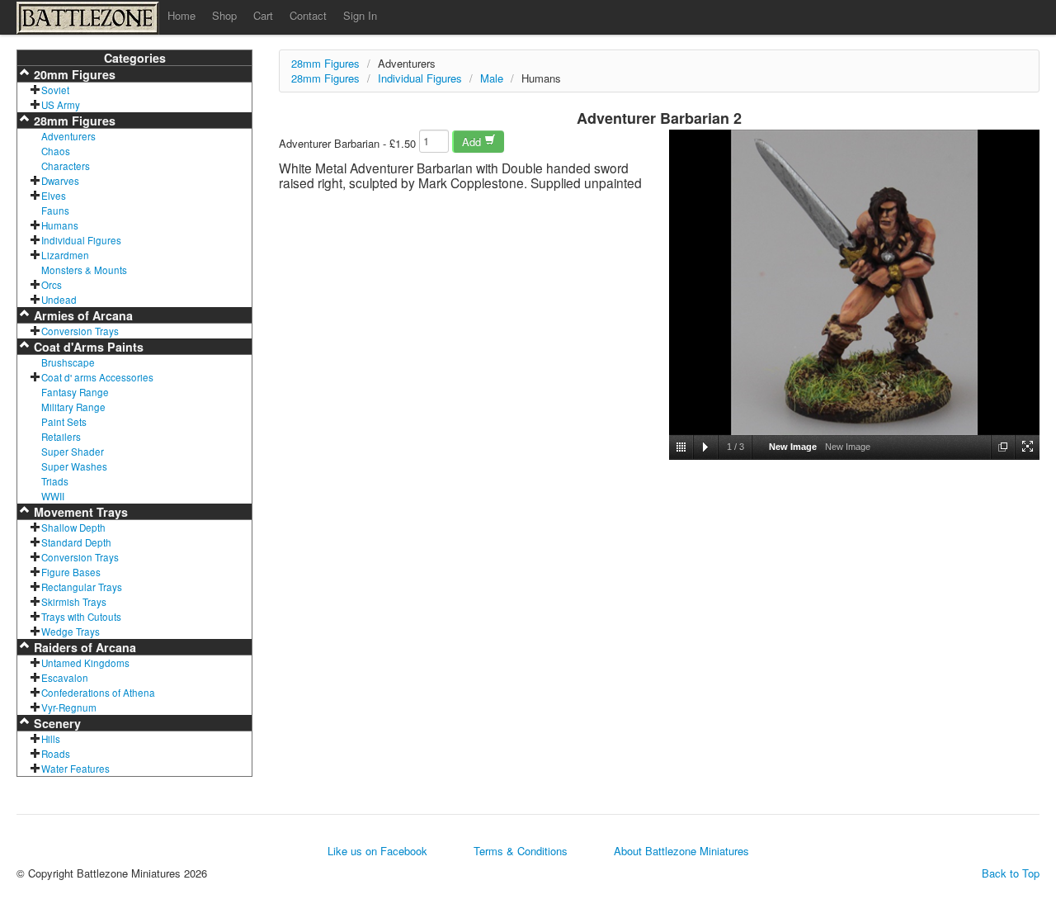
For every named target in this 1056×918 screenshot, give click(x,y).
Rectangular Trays (81, 587)
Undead (59, 299)
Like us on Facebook (377, 851)
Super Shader (72, 451)
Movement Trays (79, 512)
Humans (59, 225)
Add (473, 141)
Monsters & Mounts (84, 270)
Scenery (56, 723)
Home (181, 15)
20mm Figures (73, 74)
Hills (50, 738)
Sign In (360, 15)
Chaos (55, 151)
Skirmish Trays (73, 601)
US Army (60, 104)
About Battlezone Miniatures (681, 851)
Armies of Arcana (82, 315)
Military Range (73, 407)
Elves (53, 195)
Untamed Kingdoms (85, 663)
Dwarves (60, 180)
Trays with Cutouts (81, 616)
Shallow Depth (73, 527)
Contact (308, 15)
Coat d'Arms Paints (87, 346)
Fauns (55, 210)
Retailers (61, 436)
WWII (52, 496)
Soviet (55, 90)
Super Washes (74, 466)
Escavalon (64, 677)
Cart (263, 15)
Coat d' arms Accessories (97, 377)
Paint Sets (64, 421)
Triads (54, 481)
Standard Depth (76, 542)
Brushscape (68, 362)
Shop (224, 15)
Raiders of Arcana (83, 647)
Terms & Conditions (521, 851)
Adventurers (68, 136)
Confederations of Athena (98, 692)
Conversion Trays (80, 331)
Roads (55, 753)
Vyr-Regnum (69, 707)
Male (491, 78)
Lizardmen (65, 255)
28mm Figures (73, 120)
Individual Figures (81, 240)
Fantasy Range (75, 392)
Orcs (51, 284)
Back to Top (1011, 873)
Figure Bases (71, 572)
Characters (65, 166)
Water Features (75, 768)
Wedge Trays (70, 631)
